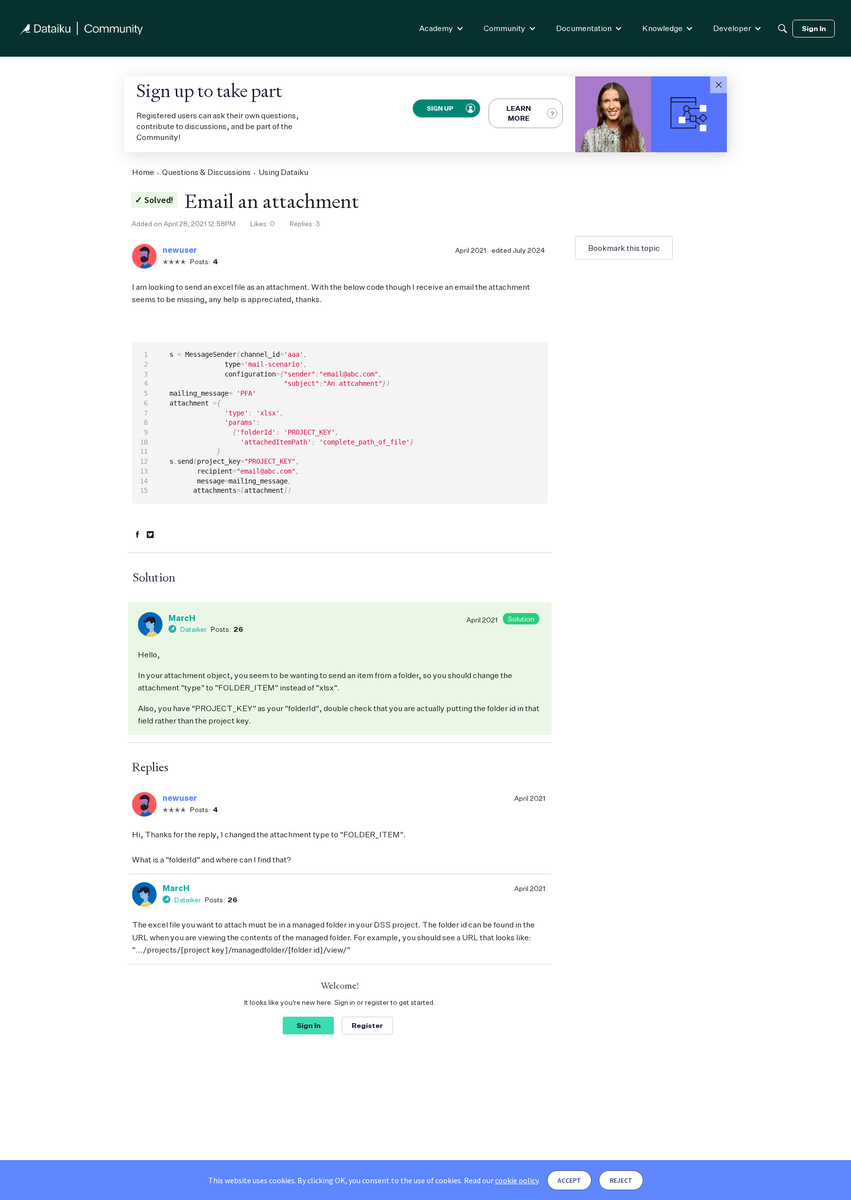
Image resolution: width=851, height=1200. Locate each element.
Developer (732, 28)
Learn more (518, 113)
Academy (436, 28)
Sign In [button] (308, 1025)
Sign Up (439, 108)
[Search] (782, 28)
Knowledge (662, 28)
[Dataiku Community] (81, 28)
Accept (569, 1180)
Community (504, 28)
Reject (621, 1180)
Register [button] (367, 1025)
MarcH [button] (182, 618)
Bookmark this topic (624, 248)
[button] (718, 84)
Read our (501, 1180)
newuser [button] (180, 250)
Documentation (584, 28)
